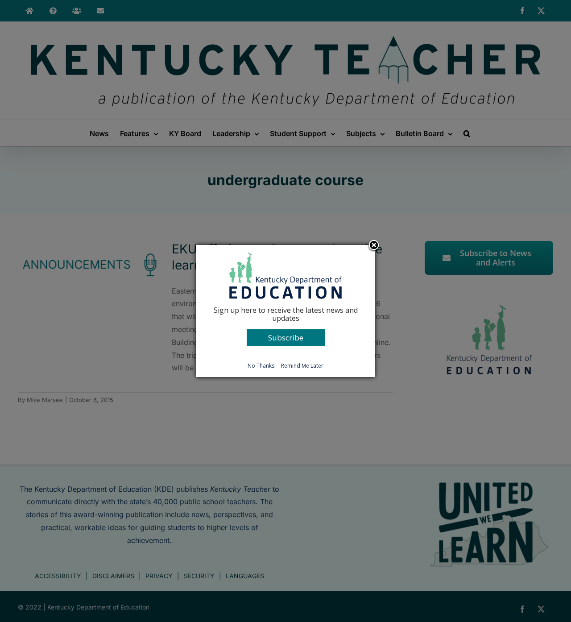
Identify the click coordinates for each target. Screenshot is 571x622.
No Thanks (261, 365)
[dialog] (285, 311)
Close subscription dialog (374, 246)
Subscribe (285, 337)
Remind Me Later (302, 365)
